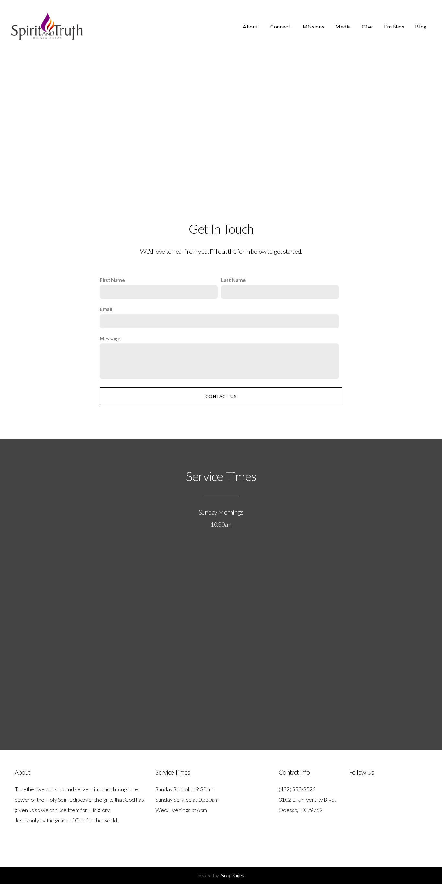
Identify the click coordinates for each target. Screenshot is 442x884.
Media (343, 26)
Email (106, 309)
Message (110, 338)
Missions (313, 26)
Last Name (233, 280)
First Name (112, 280)
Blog (421, 26)
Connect (281, 26)
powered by (221, 875)
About (251, 26)
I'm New (394, 26)
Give (367, 26)
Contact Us (221, 396)
